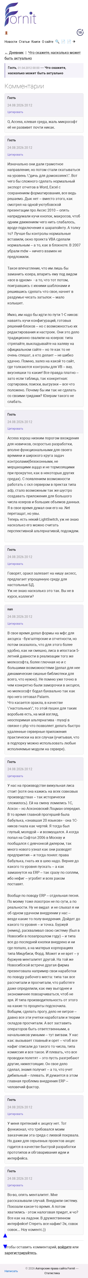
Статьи (24, 41)
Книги (35, 41)
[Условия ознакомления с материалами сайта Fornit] (80, 33)
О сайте (47, 41)
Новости (11, 41)
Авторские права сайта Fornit (55, 1268)
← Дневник (14, 53)
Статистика (52, 1273)
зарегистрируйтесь (21, 1253)
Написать (11, 1271)
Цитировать (15, 112)
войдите (65, 1247)
